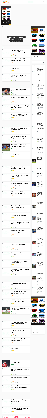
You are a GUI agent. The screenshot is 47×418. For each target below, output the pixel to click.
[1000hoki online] (4, 11)
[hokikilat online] (8, 8)
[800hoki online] (4, 16)
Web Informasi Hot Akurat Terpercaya (16, 319)
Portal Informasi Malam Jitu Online (16, 202)
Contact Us (39, 328)
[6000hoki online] (8, 19)
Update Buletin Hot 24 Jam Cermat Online (16, 164)
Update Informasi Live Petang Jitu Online (16, 280)
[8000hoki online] (4, 8)
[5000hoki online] (8, 11)
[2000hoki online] (8, 16)
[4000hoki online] (4, 19)
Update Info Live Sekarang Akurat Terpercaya (16, 241)
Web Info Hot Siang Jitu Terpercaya (16, 86)
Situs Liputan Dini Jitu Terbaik (16, 358)
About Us (34, 328)
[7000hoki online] (4, 13)
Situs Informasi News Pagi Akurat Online (16, 125)
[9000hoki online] (8, 13)
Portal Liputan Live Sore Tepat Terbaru (16, 397)
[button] (4, 35)
